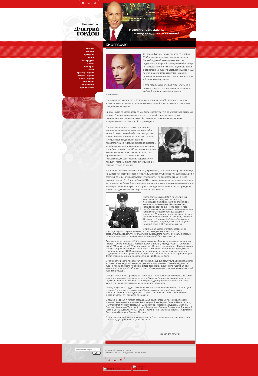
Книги (91, 58)
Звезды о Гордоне (85, 75)
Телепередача (87, 61)
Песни (91, 69)
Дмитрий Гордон (114, 350)
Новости (90, 52)
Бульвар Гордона (85, 72)
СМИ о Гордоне (86, 78)
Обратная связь (86, 87)
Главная (90, 49)
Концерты (89, 67)
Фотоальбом (88, 84)
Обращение (88, 55)
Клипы (90, 64)
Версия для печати (169, 334)
